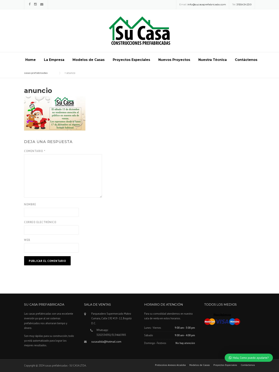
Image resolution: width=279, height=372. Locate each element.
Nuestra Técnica (212, 60)
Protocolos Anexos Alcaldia (170, 365)
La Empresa (54, 60)
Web (27, 240)
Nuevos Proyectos (174, 60)
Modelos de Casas (89, 60)
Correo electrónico (40, 222)
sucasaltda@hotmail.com (106, 341)
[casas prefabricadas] (139, 30)
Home (30, 60)
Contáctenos (246, 60)
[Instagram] (35, 4)
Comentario (34, 151)
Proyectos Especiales (131, 60)
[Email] (41, 4)
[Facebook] (30, 4)
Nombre (30, 204)
